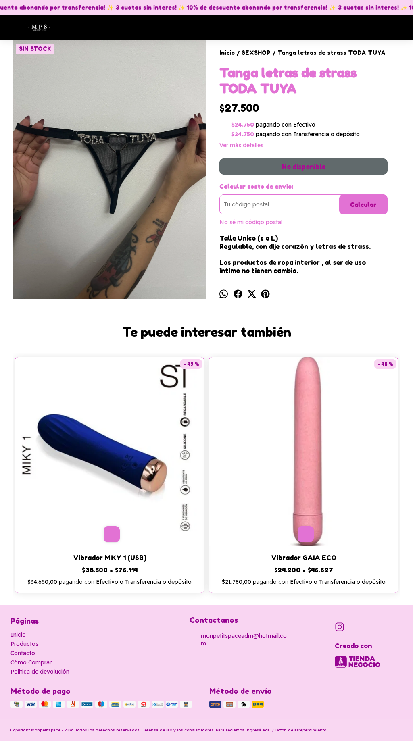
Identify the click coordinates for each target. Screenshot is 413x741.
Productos (24, 643)
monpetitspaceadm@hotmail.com (244, 639)
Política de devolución (39, 671)
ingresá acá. (259, 730)
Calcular (363, 204)
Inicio (18, 634)
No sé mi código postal (250, 222)
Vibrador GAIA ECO (303, 558)
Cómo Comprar (31, 662)
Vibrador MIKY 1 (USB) (109, 558)
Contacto (22, 653)
